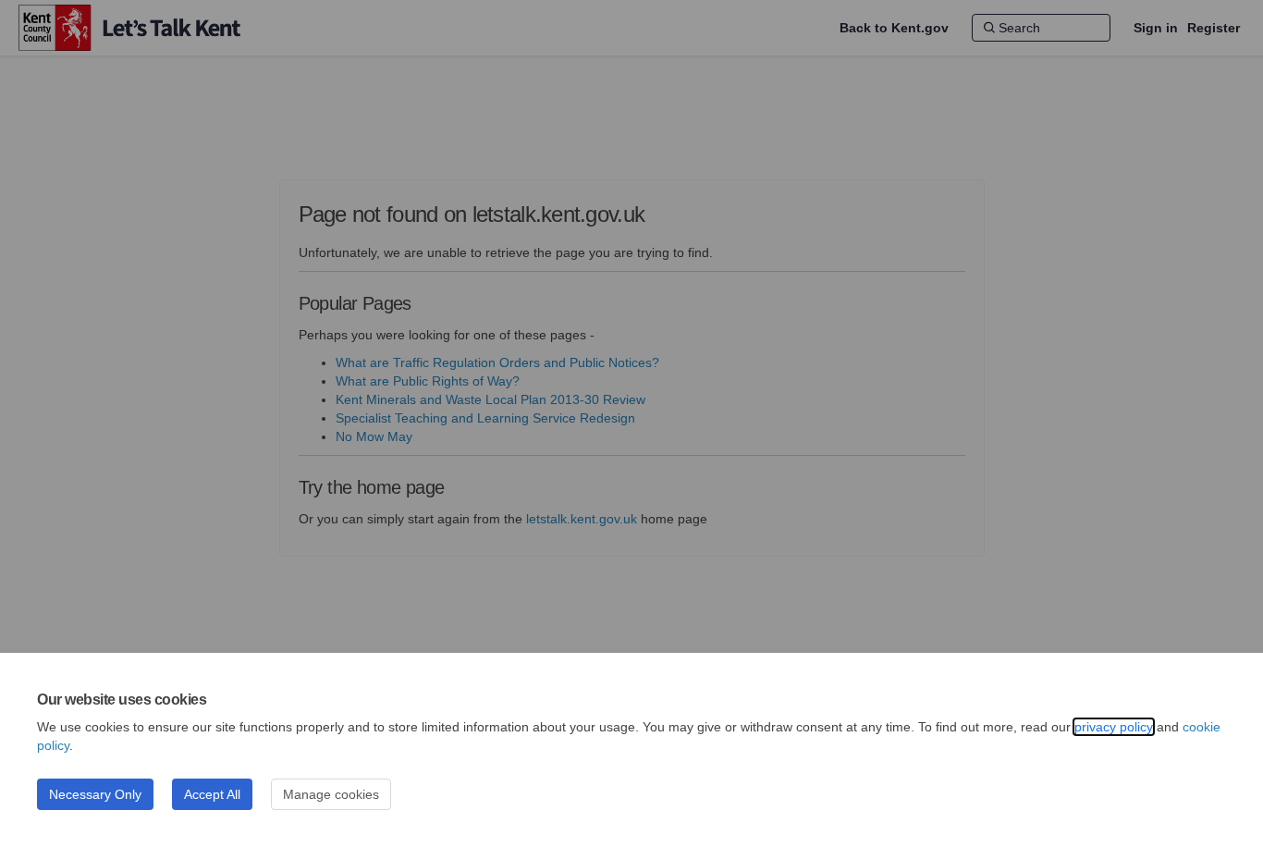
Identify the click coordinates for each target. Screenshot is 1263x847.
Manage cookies (331, 794)
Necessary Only (95, 794)
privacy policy (1113, 726)
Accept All (212, 794)
